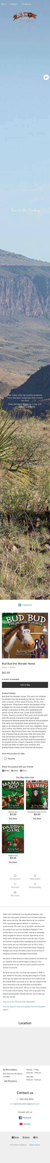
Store (4, 667)
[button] (10, 758)
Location (14, 4)
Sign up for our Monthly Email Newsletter (19, 1002)
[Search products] (46, 77)
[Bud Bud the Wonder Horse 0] (25, 636)
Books (12, 667)
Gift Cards (15, 895)
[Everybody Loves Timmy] (37, 795)
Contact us (26, 4)
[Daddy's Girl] (13, 838)
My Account (15, 879)
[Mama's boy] (13, 795)
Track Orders (34, 879)
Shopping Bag (35, 887)
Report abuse (34, 1145)
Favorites (15, 887)
